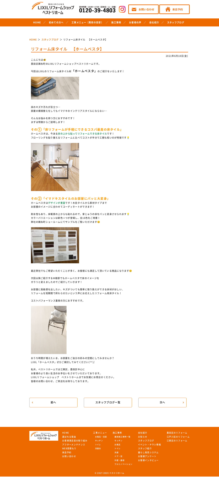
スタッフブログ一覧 (107, 402)
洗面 (116, 452)
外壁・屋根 (119, 460)
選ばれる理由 (69, 437)
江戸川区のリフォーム (178, 437)
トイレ (98, 444)
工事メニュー (100, 433)
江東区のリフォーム (177, 441)
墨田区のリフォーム (177, 433)
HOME (37, 22)
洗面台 (98, 448)
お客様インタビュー (148, 460)
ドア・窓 (118, 456)
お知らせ (142, 437)
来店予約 (66, 452)
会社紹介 (154, 22)
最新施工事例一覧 (122, 437)
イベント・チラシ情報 (149, 445)
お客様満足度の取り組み (74, 441)
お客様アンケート (147, 456)
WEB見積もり (69, 448)
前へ (53, 402)
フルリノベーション (123, 464)
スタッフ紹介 (145, 448)
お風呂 (117, 444)
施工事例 (116, 22)
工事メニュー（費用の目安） (87, 22)
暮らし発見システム (148, 452)
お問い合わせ (69, 456)
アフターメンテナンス (73, 445)
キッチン (99, 440)
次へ (162, 402)
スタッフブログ (175, 22)
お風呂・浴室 (101, 437)
